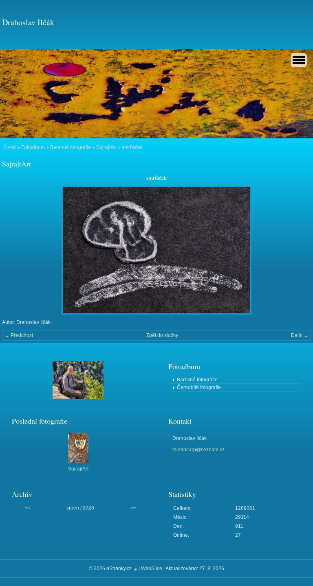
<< (27, 508)
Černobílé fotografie (199, 387)
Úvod (10, 147)
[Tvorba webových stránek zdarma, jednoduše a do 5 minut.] (136, 569)
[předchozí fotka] (15, 250)
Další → (300, 335)
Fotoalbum (33, 147)
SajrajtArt (106, 147)
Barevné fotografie (70, 147)
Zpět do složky (162, 335)
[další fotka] (298, 250)
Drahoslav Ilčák (28, 22)
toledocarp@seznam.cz (198, 450)
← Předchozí (18, 335)
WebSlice (151, 568)
